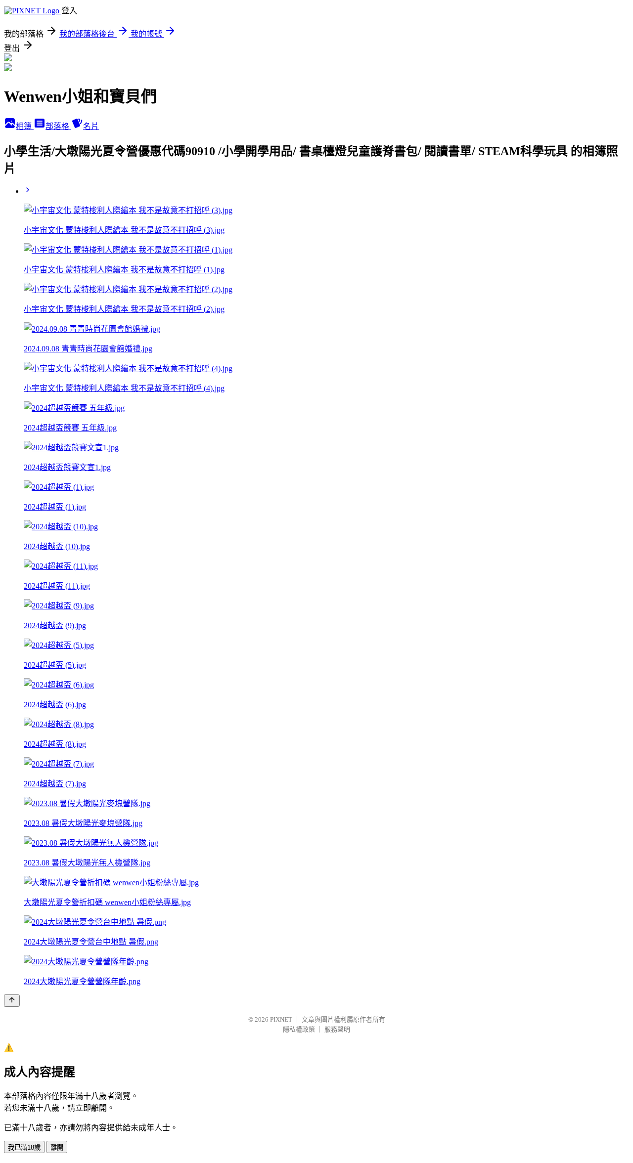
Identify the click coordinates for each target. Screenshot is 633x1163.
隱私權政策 (299, 1029)
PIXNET (281, 1019)
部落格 (58, 126)
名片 (91, 126)
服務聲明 (337, 1029)
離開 (56, 1147)
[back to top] (12, 1000)
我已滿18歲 (24, 1147)
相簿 (25, 126)
